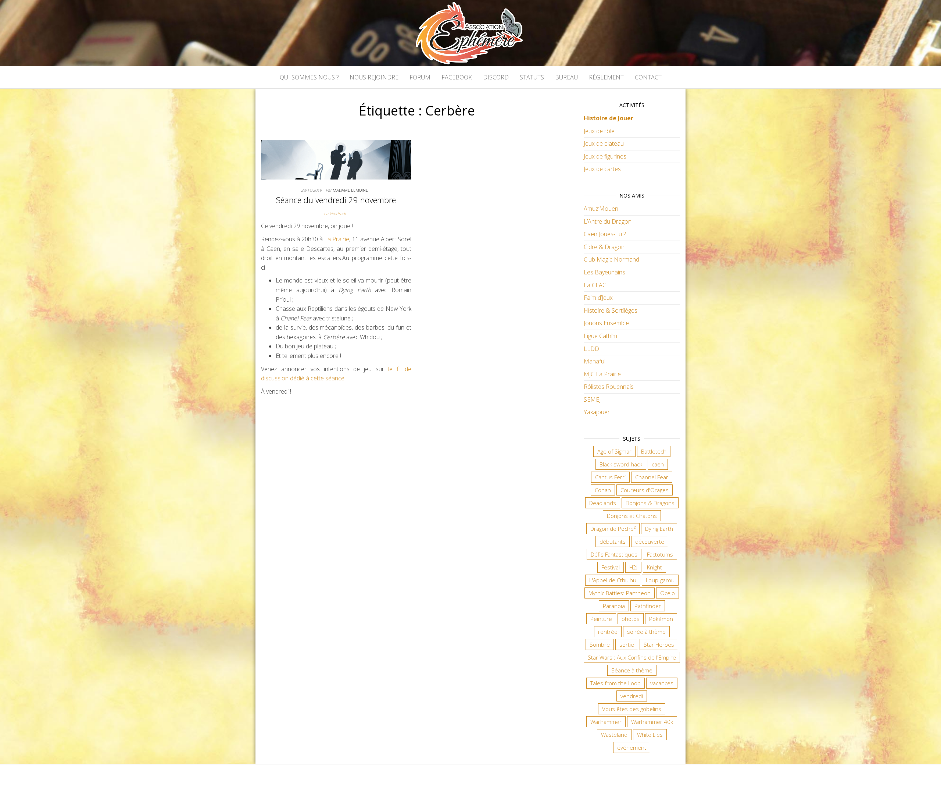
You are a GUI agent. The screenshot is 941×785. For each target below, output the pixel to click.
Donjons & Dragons (650, 503)
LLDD (591, 349)
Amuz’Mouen (601, 209)
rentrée (608, 631)
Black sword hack (621, 464)
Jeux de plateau (604, 143)
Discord (496, 77)
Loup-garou (660, 580)
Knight (654, 567)
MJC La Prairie (602, 374)
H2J (633, 567)
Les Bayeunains (604, 272)
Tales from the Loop (615, 683)
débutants (613, 541)
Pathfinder (647, 606)
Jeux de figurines (605, 156)
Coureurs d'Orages (644, 490)
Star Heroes (659, 644)
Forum (419, 77)
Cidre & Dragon (604, 247)
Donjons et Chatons (632, 515)
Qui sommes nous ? (309, 77)
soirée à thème (646, 631)
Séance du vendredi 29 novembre (336, 199)
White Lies (650, 734)
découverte (649, 541)
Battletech (653, 451)
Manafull (595, 361)
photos (631, 618)
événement (631, 747)
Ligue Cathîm (600, 336)
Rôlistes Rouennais (609, 387)
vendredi (631, 696)
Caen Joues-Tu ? (605, 234)
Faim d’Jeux (598, 298)
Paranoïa (614, 606)
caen (658, 464)
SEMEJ (592, 399)
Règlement (606, 77)
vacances (661, 683)
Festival (610, 567)
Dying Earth (659, 528)
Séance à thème (631, 670)
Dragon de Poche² (613, 528)
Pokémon (661, 618)
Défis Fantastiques (614, 554)
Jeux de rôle (599, 131)
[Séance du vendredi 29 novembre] (336, 159)
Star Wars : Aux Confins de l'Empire (632, 657)
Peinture (601, 618)
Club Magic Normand (611, 259)
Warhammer (606, 721)
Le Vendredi (335, 213)
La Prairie (336, 239)
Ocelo (667, 593)
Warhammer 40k (652, 721)
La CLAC (595, 285)
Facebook (456, 77)
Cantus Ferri (610, 477)
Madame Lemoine (350, 190)
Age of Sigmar (614, 451)
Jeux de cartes (602, 169)
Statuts (532, 77)
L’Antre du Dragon (607, 221)
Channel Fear (651, 477)
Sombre (600, 644)
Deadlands (602, 503)
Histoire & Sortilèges (610, 310)
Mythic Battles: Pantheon (619, 593)
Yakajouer (597, 412)
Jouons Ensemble (606, 323)
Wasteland (614, 734)
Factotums (660, 554)
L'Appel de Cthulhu (612, 580)
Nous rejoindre (374, 77)
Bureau (566, 77)
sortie (626, 644)
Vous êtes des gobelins (631, 709)
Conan (603, 490)
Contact (648, 77)
